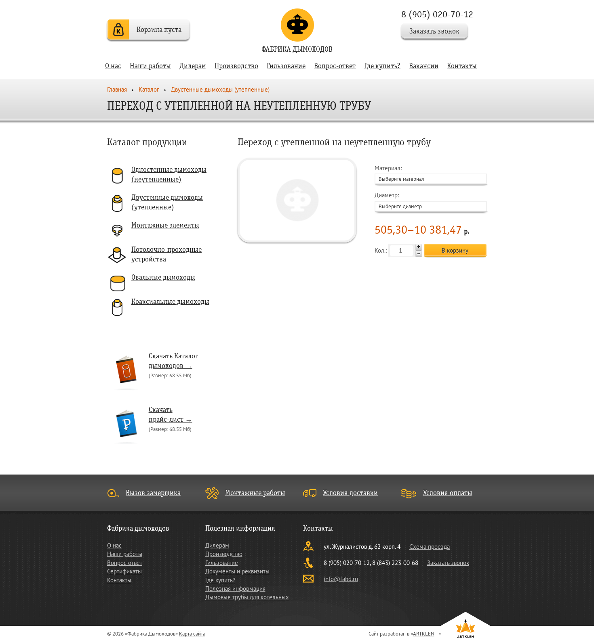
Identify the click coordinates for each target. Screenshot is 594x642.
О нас (113, 66)
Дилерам (192, 66)
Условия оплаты (447, 493)
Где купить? (382, 66)
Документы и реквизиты (237, 571)
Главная (117, 89)
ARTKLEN (423, 633)
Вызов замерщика (153, 493)
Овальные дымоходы (163, 277)
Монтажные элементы (165, 225)
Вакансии (423, 66)
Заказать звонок (434, 31)
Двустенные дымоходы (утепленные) (220, 89)
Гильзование (286, 66)
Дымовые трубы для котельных (247, 597)
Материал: (399, 173)
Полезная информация (235, 588)
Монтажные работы (255, 493)
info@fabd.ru (341, 579)
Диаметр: (398, 200)
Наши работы (150, 66)
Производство (236, 66)
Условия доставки (350, 493)
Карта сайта (192, 633)
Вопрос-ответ (335, 66)
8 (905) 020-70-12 (437, 14)
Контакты (462, 66)
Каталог (149, 89)
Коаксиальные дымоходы (170, 301)
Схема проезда (429, 546)
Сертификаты (124, 571)
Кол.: (381, 250)
